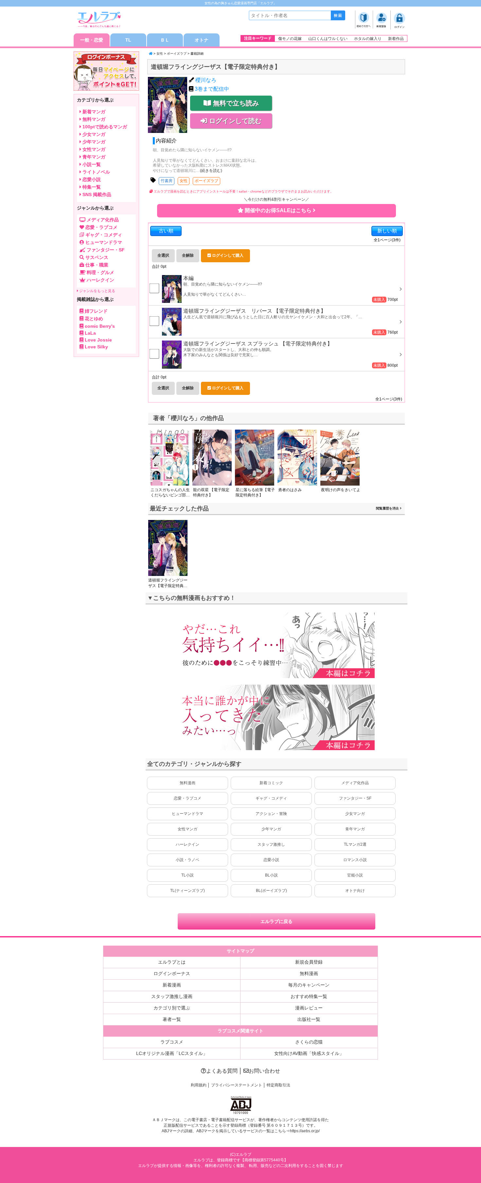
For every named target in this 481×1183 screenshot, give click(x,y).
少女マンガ (355, 813)
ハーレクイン (187, 844)
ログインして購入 (227, 255)
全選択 (163, 255)
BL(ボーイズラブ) (271, 890)
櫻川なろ (205, 80)
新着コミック (271, 783)
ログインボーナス (171, 973)
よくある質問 (222, 1071)
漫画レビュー (309, 1007)
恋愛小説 (271, 860)
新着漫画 (172, 985)
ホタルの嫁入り (368, 38)
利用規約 (198, 1085)
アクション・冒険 (271, 813)
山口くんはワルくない (327, 38)
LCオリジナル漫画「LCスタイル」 (171, 1053)
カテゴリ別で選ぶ (171, 1007)
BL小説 (271, 875)
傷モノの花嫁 (290, 38)
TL (128, 40)
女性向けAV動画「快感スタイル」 (309, 1053)
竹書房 (166, 180)
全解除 (188, 255)
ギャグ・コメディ (271, 798)
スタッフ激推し (271, 844)
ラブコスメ (171, 1041)
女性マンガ (187, 829)
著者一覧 (172, 1019)
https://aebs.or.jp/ (305, 1131)
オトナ (201, 40)
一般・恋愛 (91, 40)
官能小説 (355, 875)
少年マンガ (271, 829)
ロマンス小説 (355, 860)
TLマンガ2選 (355, 844)
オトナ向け (355, 890)
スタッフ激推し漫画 (171, 996)
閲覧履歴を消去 (388, 508)
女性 (159, 53)
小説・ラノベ (187, 860)
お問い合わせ (264, 1071)
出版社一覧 (308, 1019)
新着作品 (396, 38)
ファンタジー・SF (355, 798)
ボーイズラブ (177, 53)
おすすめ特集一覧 (309, 996)
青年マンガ (355, 829)
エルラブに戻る (276, 921)
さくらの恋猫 (309, 1041)
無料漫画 (187, 783)
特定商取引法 (278, 1085)
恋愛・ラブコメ (187, 798)
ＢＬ (164, 40)
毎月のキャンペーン (309, 985)
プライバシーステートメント (236, 1085)
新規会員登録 (309, 962)
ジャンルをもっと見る (96, 291)
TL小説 (187, 875)
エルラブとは (172, 962)
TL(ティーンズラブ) (187, 890)
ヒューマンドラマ (187, 813)
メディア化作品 (355, 783)
